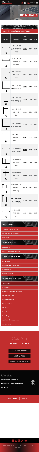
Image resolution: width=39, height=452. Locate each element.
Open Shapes (19, 356)
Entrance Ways (6, 269)
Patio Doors (5, 237)
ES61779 (25, 150)
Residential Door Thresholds (10, 233)
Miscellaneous (6, 324)
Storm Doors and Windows (10, 229)
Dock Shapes (6, 312)
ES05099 (25, 112)
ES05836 (25, 213)
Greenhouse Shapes (8, 296)
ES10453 (25, 61)
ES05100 (25, 49)
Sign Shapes (6, 283)
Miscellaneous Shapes (19, 26)
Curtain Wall (6, 261)
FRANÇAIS (32, 3)
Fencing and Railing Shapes (10, 320)
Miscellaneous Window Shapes (11, 251)
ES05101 (25, 124)
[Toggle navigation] (37, 3)
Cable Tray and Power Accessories (12, 291)
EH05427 (25, 188)
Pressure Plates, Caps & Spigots (11, 265)
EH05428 (25, 137)
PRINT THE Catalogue (19, 361)
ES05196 (25, 99)
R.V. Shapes (5, 308)
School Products (7, 304)
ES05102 (25, 87)
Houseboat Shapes (8, 300)
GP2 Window (6, 247)
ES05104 (25, 74)
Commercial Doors (7, 273)
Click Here (24, 398)
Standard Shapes (19, 351)
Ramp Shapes (6, 316)
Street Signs (6, 287)
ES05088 (25, 175)
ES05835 (25, 162)
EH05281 (25, 200)
